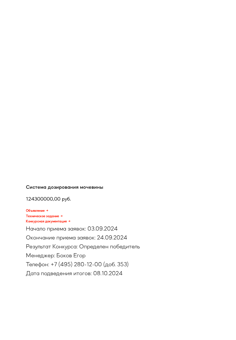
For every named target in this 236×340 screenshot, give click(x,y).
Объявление (35, 210)
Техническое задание (42, 216)
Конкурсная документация (46, 221)
